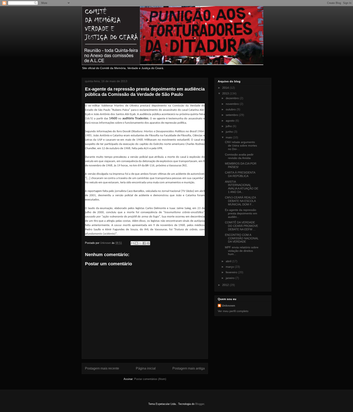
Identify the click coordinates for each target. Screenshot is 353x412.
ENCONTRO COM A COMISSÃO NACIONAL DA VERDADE (241, 238)
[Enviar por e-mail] (133, 243)
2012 (226, 285)
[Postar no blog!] (136, 243)
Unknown (228, 305)
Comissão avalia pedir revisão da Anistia (239, 156)
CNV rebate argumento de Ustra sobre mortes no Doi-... (241, 145)
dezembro (233, 98)
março (230, 266)
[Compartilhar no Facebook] (144, 243)
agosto (230, 120)
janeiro (230, 278)
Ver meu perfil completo (233, 311)
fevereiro (232, 272)
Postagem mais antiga (188, 368)
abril (229, 261)
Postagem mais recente (102, 368)
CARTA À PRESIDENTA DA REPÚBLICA (240, 174)
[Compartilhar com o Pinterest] (148, 243)
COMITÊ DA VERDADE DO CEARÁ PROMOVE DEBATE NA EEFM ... (241, 226)
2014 (226, 87)
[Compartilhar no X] (140, 243)
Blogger (199, 403)
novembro (233, 103)
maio (229, 137)
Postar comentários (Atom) (150, 379)
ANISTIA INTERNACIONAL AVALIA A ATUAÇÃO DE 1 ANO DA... (241, 187)
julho (229, 126)
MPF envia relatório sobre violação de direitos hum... (241, 251)
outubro (231, 109)
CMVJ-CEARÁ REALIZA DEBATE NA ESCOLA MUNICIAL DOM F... (240, 201)
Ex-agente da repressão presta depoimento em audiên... (241, 213)
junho (230, 131)
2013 (226, 93)
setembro (232, 114)
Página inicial (146, 368)
